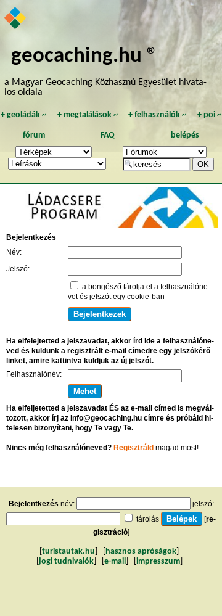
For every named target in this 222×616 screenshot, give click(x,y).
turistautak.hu (68, 552)
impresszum (158, 561)
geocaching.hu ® (84, 56)
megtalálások (88, 115)
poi (209, 115)
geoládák (23, 115)
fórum (34, 135)
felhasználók (157, 115)
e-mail (115, 561)
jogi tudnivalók (66, 561)
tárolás (147, 519)
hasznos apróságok (140, 552)
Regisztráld (133, 447)
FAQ (108, 135)
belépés (185, 135)
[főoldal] (15, 19)
